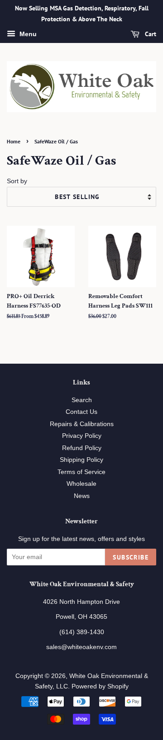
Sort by (17, 181)
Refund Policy (81, 448)
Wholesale (81, 483)
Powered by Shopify (100, 686)
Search (82, 400)
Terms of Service (81, 472)
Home (13, 141)
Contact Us (81, 411)
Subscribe (131, 557)
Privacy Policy (81, 435)
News (82, 496)
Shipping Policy (81, 459)
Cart (149, 34)
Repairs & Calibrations (82, 424)
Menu (27, 34)
